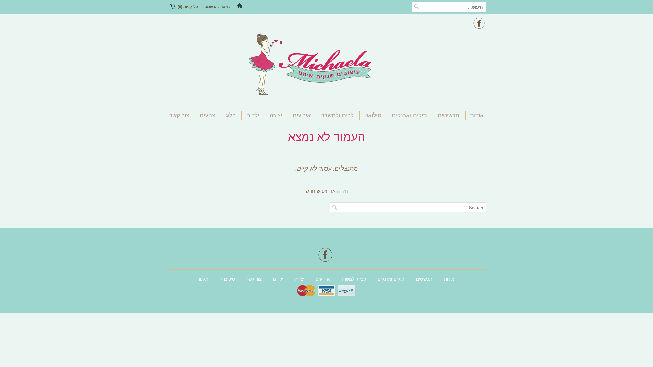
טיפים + (227, 279)
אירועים (301, 115)
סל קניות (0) (188, 7)
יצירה (276, 115)
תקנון (203, 279)
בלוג (230, 115)
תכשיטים (448, 115)
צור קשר (179, 115)
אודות (477, 115)
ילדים (252, 115)
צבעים (207, 115)
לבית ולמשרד (337, 115)
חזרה (342, 191)
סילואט (372, 115)
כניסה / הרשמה (217, 7)
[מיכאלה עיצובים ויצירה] (326, 65)
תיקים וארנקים (409, 115)
